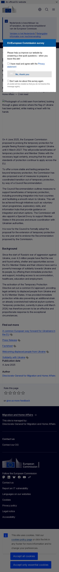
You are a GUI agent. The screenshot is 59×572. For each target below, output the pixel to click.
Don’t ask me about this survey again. (27, 81)
